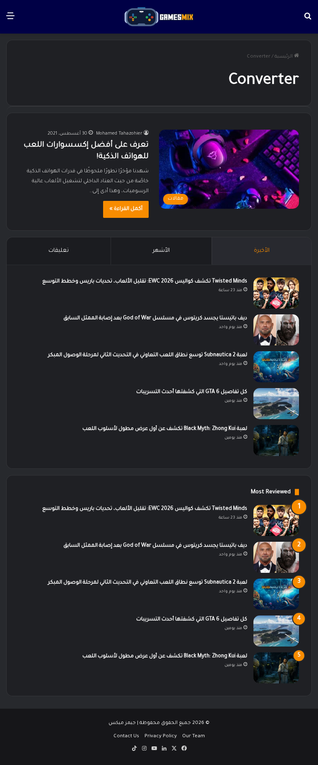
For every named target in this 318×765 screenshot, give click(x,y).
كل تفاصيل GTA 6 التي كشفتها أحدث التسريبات (191, 392)
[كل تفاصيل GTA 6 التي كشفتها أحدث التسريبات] (276, 403)
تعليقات (58, 251)
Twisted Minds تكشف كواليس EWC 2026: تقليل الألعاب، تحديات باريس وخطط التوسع (144, 282)
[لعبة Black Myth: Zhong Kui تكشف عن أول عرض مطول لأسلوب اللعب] (276, 440)
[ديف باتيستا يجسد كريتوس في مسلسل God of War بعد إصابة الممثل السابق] (276, 329)
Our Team (193, 736)
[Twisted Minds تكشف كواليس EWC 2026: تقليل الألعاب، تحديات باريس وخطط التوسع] (276, 293)
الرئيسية (284, 57)
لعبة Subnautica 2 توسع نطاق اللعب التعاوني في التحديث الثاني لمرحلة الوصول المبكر (147, 355)
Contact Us (126, 736)
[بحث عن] (308, 20)
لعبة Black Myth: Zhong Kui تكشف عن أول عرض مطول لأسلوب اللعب (164, 429)
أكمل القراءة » (125, 209)
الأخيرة (262, 251)
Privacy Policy (161, 736)
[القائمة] (10, 20)
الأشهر (161, 251)
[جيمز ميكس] (158, 17)
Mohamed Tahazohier (119, 133)
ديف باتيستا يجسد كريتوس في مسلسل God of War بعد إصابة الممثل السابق (155, 318)
